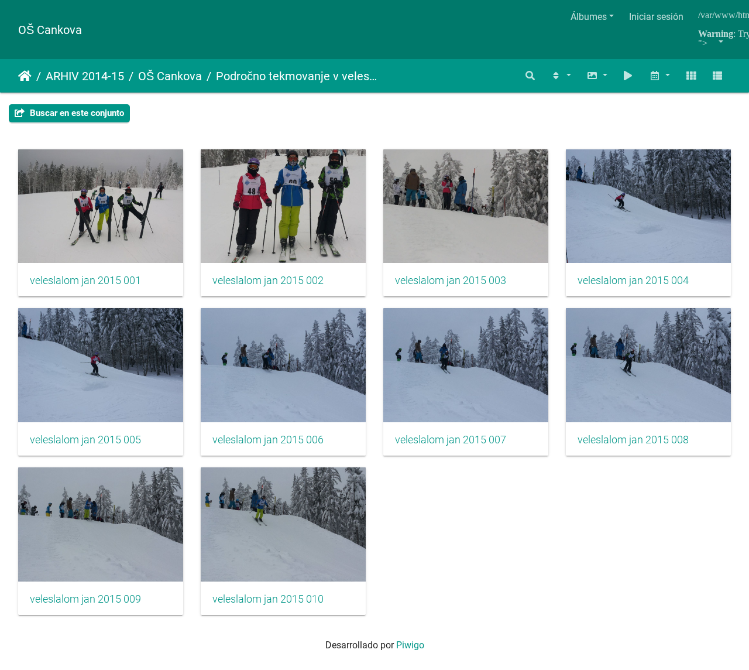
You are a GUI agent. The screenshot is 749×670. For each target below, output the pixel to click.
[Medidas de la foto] (597, 76)
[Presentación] (628, 76)
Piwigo (410, 645)
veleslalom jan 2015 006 (268, 440)
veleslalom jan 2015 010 (268, 599)
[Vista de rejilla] (691, 76)
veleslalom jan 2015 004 (633, 280)
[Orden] (560, 76)
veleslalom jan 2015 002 (268, 280)
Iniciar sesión (656, 16)
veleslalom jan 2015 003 (450, 280)
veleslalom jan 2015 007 (450, 440)
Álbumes (589, 16)
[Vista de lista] (717, 76)
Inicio (25, 76)
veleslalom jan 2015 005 (85, 440)
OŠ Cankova (50, 30)
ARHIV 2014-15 (85, 76)
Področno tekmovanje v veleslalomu (296, 76)
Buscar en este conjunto (76, 113)
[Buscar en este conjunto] (530, 76)
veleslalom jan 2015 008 (633, 440)
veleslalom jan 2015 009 (85, 599)
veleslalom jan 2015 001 (85, 280)
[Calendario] (659, 76)
